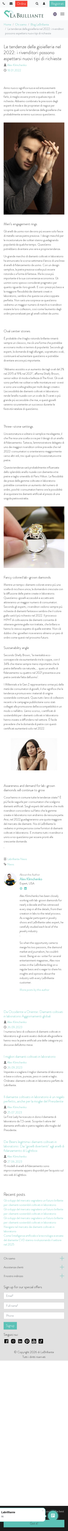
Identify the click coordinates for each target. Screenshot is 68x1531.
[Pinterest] (27, 1341)
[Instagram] (13, 1341)
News (10, 864)
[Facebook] (6, 1341)
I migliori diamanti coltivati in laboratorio (30, 1056)
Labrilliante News (17, 859)
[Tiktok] (41, 1341)
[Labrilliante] (24, 14)
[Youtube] (34, 1341)
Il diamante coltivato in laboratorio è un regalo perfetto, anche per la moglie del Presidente (34, 1099)
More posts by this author (34, 990)
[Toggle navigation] (62, 14)
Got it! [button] (34, 1523)
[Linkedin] (20, 1341)
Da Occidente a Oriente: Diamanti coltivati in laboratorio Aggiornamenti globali (33, 1014)
